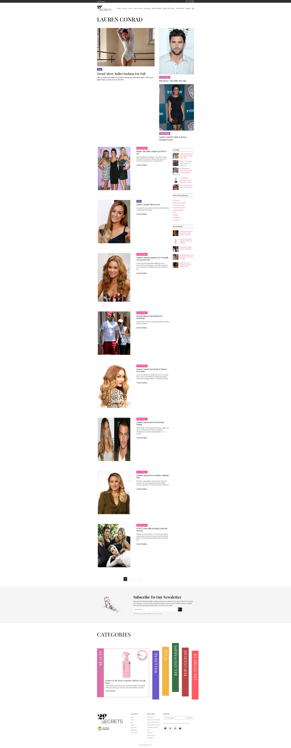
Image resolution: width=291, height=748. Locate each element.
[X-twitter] (170, 728)
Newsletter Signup (101, 1)
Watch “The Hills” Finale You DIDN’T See (151, 152)
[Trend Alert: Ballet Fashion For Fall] (126, 47)
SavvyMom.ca (176, 220)
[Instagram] (175, 728)
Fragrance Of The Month (179, 203)
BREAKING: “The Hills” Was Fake (172, 81)
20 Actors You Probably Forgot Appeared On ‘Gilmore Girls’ (186, 163)
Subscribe (189, 718)
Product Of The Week (178, 205)
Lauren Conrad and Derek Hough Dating (150, 423)
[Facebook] (165, 728)
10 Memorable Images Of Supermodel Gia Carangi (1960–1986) (186, 156)
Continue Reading (141, 165)
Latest (118, 8)
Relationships (156, 8)
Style (130, 8)
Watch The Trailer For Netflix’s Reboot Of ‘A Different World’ (185, 265)
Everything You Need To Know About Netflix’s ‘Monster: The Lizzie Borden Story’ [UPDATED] (186, 233)
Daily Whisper (164, 77)
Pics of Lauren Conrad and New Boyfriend (149, 317)
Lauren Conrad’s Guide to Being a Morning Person (173, 138)
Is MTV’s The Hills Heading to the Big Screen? (151, 529)
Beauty (124, 8)
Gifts (174, 212)
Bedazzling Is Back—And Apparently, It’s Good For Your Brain (186, 257)
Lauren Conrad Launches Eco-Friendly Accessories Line (152, 258)
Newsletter (175, 215)
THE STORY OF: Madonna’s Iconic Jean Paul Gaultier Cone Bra (186, 180)
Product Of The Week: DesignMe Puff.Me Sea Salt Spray (186, 241)
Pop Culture (138, 8)
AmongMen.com (177, 217)
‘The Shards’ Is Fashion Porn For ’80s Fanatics (186, 248)
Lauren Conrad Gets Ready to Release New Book (151, 370)
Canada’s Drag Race (178, 210)
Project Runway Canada (179, 208)
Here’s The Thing (168, 8)
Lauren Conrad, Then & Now (148, 204)
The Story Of (180, 8)
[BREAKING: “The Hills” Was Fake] (176, 51)
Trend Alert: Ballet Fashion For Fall (121, 74)
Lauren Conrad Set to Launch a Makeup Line (152, 476)
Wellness (147, 8)
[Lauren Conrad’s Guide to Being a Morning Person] (176, 107)
